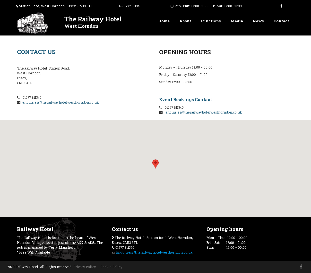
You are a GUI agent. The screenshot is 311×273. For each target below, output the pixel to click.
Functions (211, 20)
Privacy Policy (85, 266)
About (185, 20)
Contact (281, 20)
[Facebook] (281, 6)
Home (164, 20)
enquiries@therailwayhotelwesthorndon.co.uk (60, 102)
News (258, 20)
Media (237, 20)
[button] (155, 163)
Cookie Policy (111, 266)
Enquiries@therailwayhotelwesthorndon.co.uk (154, 252)
